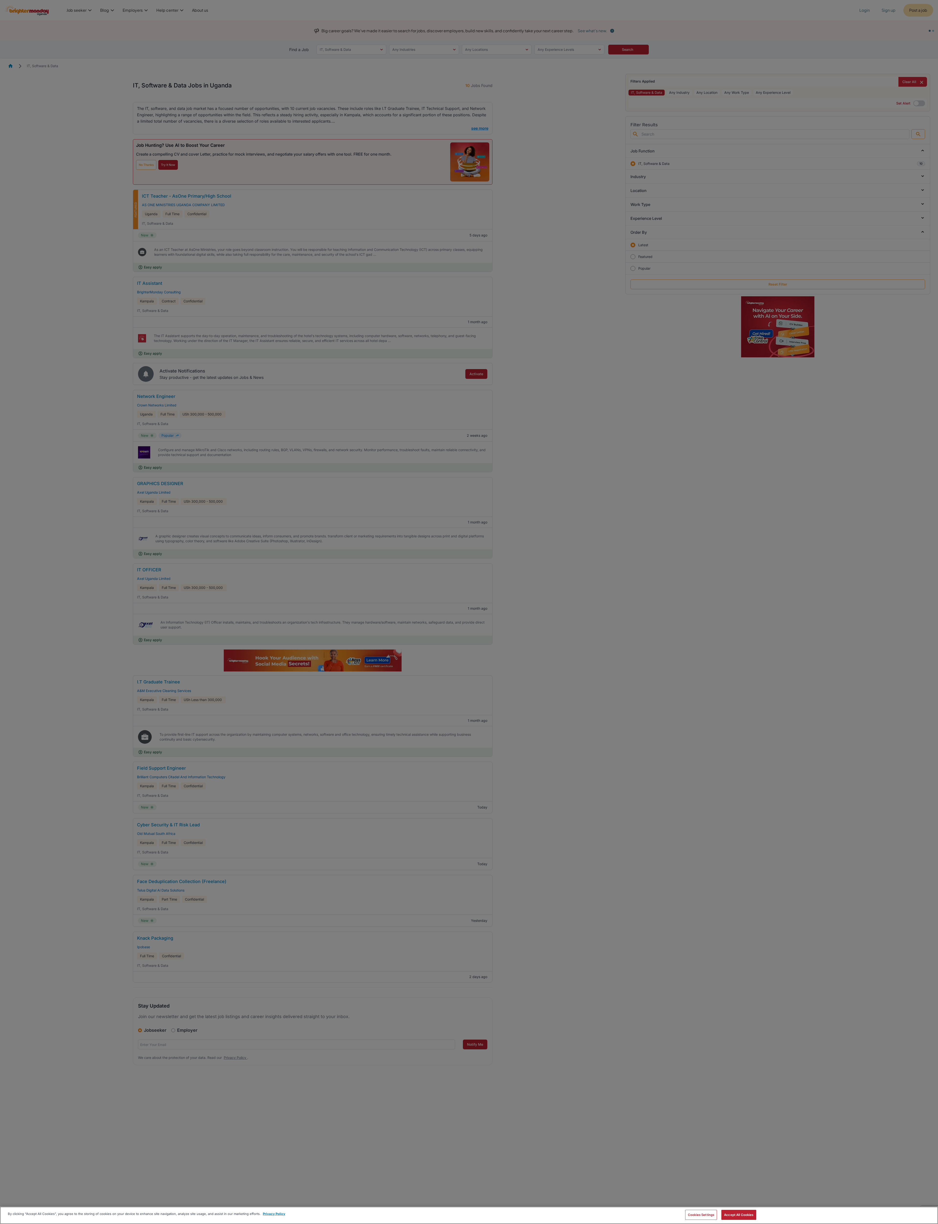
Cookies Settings (701, 1215)
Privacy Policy (274, 1214)
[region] (469, 1215)
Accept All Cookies (738, 1215)
